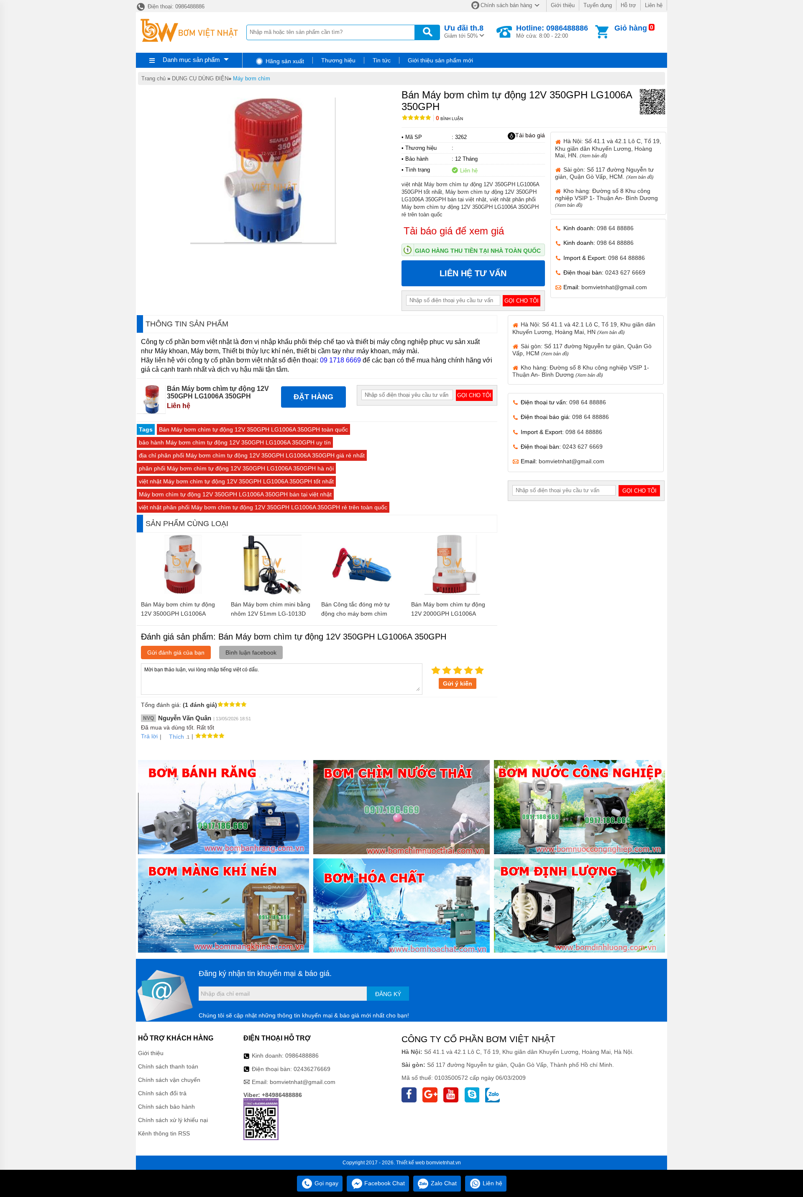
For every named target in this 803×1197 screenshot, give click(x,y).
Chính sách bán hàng (506, 5)
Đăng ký (388, 994)
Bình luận (449, 118)
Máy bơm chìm (251, 78)
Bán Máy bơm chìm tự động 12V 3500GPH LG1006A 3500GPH (178, 613)
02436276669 (312, 1069)
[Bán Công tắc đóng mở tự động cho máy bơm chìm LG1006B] (362, 592)
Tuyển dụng (597, 5)
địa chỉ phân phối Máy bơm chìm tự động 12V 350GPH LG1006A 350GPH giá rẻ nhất (252, 455)
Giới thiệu (563, 5)
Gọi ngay (325, 1183)
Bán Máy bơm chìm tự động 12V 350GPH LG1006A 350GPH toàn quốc (253, 429)
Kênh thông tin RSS (164, 1133)
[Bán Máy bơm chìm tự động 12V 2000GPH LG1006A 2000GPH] (452, 592)
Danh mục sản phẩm (191, 59)
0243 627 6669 (625, 272)
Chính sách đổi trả (162, 1093)
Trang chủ (153, 78)
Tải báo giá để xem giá (454, 230)
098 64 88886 (615, 228)
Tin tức (382, 60)
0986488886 (302, 1055)
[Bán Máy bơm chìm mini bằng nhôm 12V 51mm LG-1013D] (272, 592)
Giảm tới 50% (463, 31)
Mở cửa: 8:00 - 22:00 (552, 31)
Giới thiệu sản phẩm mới (440, 60)
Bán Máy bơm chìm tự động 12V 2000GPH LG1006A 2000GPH (448, 613)
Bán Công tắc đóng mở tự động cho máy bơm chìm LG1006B (355, 613)
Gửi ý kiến (457, 683)
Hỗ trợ (628, 5)
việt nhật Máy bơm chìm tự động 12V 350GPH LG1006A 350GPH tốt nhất (236, 481)
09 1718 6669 (340, 360)
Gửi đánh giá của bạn (176, 652)
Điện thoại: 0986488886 (175, 6)
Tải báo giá (530, 135)
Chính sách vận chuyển (169, 1079)
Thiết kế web (410, 1163)
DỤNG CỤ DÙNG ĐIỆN (200, 78)
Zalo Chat (443, 1183)
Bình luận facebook (250, 652)
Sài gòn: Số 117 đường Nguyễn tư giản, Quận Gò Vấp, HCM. (604, 173)
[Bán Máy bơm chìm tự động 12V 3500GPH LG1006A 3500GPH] (182, 592)
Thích (176, 736)
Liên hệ (653, 5)
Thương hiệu (338, 60)
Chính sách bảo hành (166, 1106)
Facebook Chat (384, 1183)
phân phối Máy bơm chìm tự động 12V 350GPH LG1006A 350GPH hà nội (236, 468)
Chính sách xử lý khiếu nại (173, 1120)
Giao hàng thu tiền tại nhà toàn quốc (478, 250)
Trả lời (149, 736)
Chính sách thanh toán (168, 1066)
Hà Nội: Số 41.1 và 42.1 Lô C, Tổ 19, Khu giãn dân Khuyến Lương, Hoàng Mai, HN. (608, 148)
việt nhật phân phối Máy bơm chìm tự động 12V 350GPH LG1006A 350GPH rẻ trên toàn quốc (263, 507)
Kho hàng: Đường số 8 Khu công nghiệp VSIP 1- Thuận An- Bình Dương (606, 198)
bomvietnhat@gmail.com (614, 287)
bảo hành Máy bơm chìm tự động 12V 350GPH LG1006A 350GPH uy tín (235, 442)
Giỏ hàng (630, 28)
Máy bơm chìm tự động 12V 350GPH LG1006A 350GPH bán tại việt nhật (235, 494)
